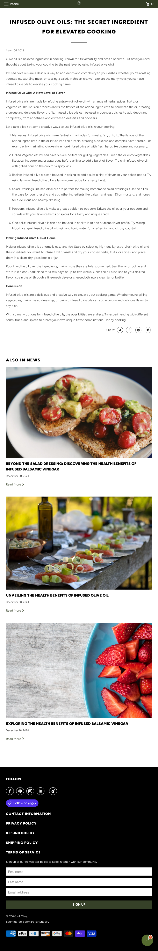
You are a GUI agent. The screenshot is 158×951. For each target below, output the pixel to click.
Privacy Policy (21, 823)
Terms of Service (23, 852)
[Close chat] (144, 850)
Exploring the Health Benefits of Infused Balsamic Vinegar (67, 723)
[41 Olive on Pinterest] (21, 791)
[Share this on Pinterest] (138, 330)
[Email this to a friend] (147, 330)
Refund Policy (20, 833)
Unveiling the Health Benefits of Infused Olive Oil (57, 595)
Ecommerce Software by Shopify (27, 921)
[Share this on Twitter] (119, 330)
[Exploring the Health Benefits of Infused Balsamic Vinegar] (79, 670)
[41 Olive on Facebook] (10, 791)
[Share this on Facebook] (128, 330)
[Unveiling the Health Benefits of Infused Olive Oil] (79, 543)
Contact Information (28, 814)
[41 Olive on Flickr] (48, 791)
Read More (14, 484)
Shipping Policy (22, 843)
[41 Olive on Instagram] (31, 791)
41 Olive (22, 916)
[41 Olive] (79, 4)
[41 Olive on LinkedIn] (41, 791)
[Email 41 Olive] (54, 791)
